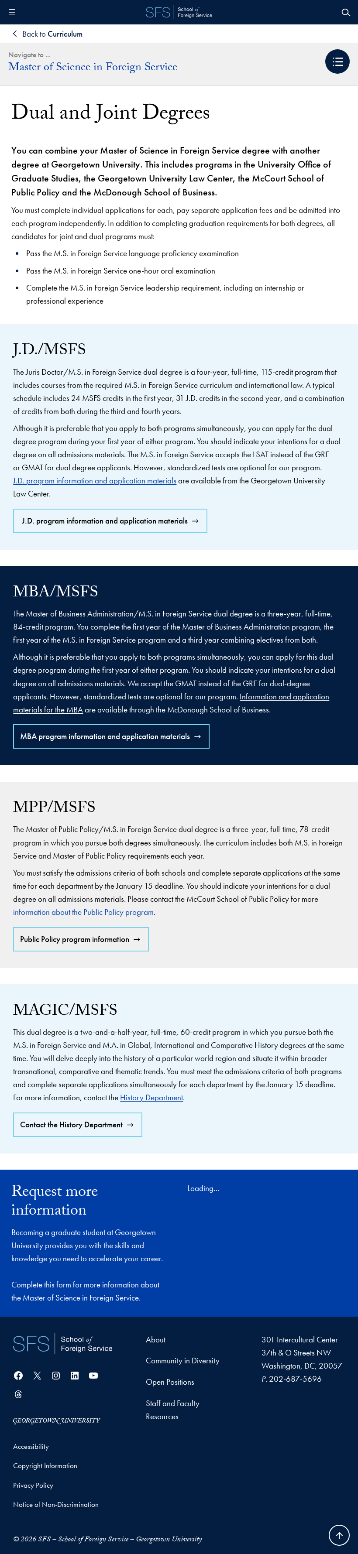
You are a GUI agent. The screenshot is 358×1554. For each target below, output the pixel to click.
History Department (151, 1097)
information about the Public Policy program (83, 912)
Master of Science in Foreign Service (92, 68)
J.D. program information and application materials (94, 480)
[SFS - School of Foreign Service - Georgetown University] (179, 12)
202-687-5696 (295, 1378)
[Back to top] (339, 1535)
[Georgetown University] (56, 1420)
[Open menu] (12, 12)
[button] (337, 61)
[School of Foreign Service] (62, 1343)
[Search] (346, 12)
